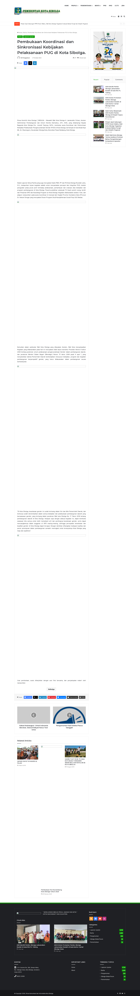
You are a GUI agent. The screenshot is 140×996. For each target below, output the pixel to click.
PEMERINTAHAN (86, 5)
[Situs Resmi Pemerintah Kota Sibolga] (38, 11)
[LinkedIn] (35, 63)
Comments (119, 79)
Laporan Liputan (29, 36)
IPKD (110, 5)
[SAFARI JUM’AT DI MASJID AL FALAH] (27, 752)
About (73, 970)
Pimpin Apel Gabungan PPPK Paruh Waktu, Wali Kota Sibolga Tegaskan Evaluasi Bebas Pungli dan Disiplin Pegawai (113, 126)
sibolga (51, 689)
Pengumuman (94, 936)
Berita (25, 32)
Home (20, 32)
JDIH (122, 5)
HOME (67, 5)
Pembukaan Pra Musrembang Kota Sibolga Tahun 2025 (51, 891)
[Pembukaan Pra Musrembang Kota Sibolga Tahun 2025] (51, 817)
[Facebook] (26, 63)
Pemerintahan (94, 942)
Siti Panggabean (25, 58)
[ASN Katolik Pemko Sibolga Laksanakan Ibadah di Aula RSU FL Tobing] (98, 89)
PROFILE (74, 5)
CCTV (117, 5)
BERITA (97, 5)
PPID (104, 5)
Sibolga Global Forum (96, 939)
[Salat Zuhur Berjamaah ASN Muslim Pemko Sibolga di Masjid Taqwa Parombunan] (98, 113)
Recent (96, 79)
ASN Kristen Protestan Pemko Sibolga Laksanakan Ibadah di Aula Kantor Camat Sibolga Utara (113, 102)
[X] (30, 63)
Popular (106, 79)
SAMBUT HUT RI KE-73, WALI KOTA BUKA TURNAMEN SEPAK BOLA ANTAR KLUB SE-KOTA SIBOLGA (75, 761)
